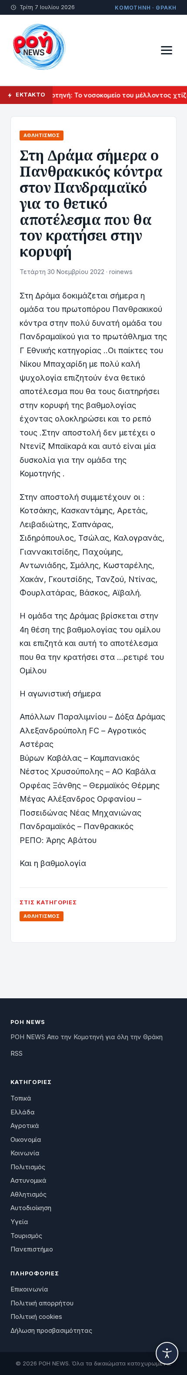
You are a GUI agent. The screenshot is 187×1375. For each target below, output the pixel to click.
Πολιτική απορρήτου (41, 1303)
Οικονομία (25, 1140)
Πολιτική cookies (36, 1317)
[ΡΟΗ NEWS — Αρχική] (38, 50)
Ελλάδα (22, 1112)
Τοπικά (20, 1098)
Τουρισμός (26, 1236)
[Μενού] (167, 50)
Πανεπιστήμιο (31, 1249)
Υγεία (19, 1222)
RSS (16, 1053)
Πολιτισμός (27, 1167)
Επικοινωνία (29, 1289)
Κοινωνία (25, 1153)
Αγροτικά (24, 1126)
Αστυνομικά (28, 1180)
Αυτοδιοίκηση (30, 1208)
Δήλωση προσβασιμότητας (51, 1331)
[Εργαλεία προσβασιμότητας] (167, 1353)
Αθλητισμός (41, 135)
